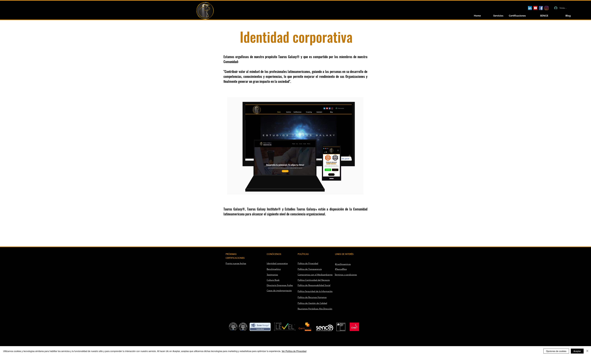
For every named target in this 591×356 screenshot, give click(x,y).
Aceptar (577, 351)
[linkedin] (530, 8)
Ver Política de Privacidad (294, 351)
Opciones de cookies (556, 351)
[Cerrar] (587, 351)
